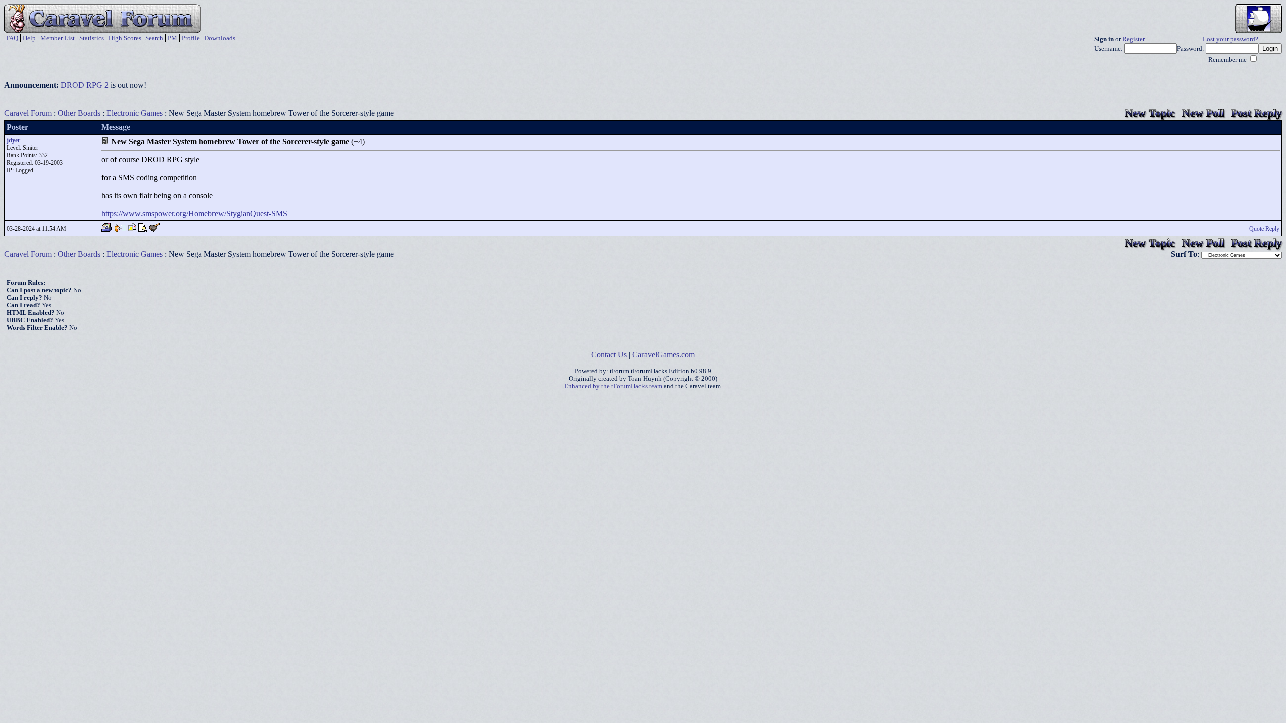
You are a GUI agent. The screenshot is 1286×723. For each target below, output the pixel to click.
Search (154, 38)
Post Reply (1256, 113)
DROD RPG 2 (85, 85)
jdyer (13, 140)
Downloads (219, 38)
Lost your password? (1230, 39)
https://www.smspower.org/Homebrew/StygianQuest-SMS (194, 213)
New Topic (1150, 113)
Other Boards (79, 113)
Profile (191, 38)
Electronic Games (134, 113)
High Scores (125, 38)
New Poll (1203, 113)
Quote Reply (1264, 228)
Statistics (91, 38)
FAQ (12, 38)
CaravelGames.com (663, 354)
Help (29, 38)
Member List (57, 38)
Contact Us (609, 354)
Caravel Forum (28, 113)
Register (1133, 39)
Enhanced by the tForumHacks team (613, 386)
